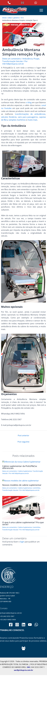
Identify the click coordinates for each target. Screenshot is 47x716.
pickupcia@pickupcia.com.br (11, 613)
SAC (28, 667)
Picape (36, 58)
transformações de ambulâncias (30, 114)
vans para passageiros (28, 117)
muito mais (32, 120)
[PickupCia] (30, 625)
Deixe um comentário (11, 58)
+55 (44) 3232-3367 (7, 616)
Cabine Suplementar (25, 471)
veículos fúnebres (9, 117)
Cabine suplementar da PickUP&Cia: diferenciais (19, 467)
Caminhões (36, 488)
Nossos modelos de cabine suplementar (21, 485)
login (22, 541)
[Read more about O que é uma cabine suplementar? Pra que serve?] (23, 507)
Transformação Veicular (12, 61)
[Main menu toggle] (41, 10)
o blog (28, 102)
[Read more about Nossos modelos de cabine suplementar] (20, 480)
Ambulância (27, 58)
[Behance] (23, 648)
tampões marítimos (17, 120)
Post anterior (23, 435)
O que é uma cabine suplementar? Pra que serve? (23, 523)
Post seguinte (23, 441)
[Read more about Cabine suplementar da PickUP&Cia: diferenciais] (21, 461)
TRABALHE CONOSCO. (12, 630)
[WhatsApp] (36, 625)
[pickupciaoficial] (11, 625)
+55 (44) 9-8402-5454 (8, 619)
